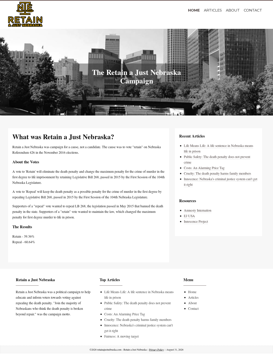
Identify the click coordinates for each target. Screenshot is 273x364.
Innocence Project (196, 221)
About (233, 10)
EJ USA (189, 215)
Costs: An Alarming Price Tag (204, 167)
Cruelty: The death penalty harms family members (217, 173)
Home (194, 10)
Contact (253, 10)
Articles (213, 10)
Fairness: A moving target (121, 336)
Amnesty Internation (197, 210)
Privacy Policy (156, 349)
